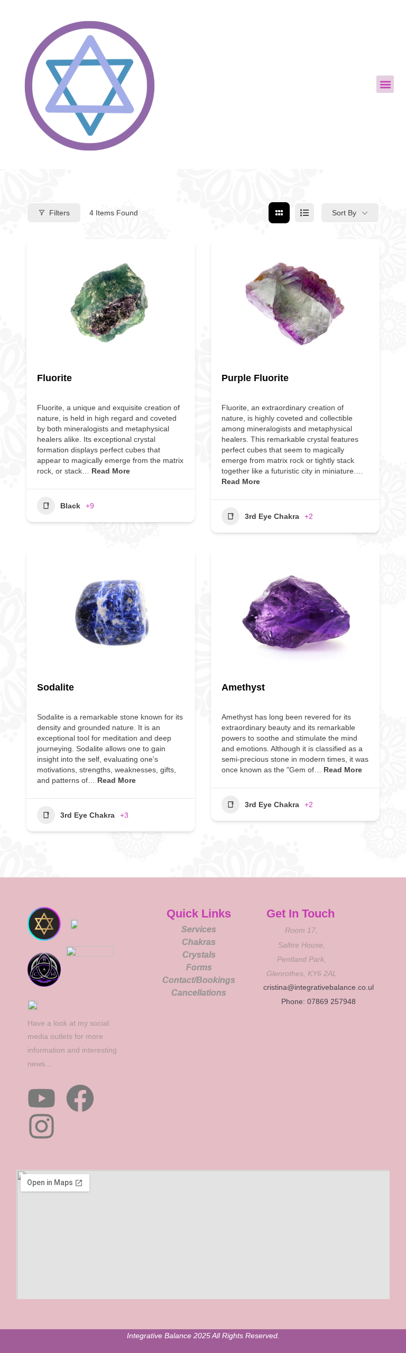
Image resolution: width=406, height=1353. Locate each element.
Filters (59, 213)
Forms (199, 967)
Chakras (199, 942)
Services (198, 929)
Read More (109, 471)
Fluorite (54, 378)
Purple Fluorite (255, 378)
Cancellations (198, 992)
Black (70, 506)
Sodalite (55, 687)
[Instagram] (41, 1126)
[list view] (304, 212)
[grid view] (279, 212)
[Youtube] (41, 1098)
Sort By (344, 213)
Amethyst (243, 687)
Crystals (199, 954)
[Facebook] (80, 1098)
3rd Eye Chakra (272, 516)
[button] (385, 84)
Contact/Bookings (198, 980)
